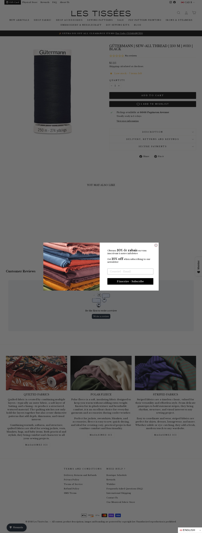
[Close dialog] (156, 245)
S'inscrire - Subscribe (130, 281)
